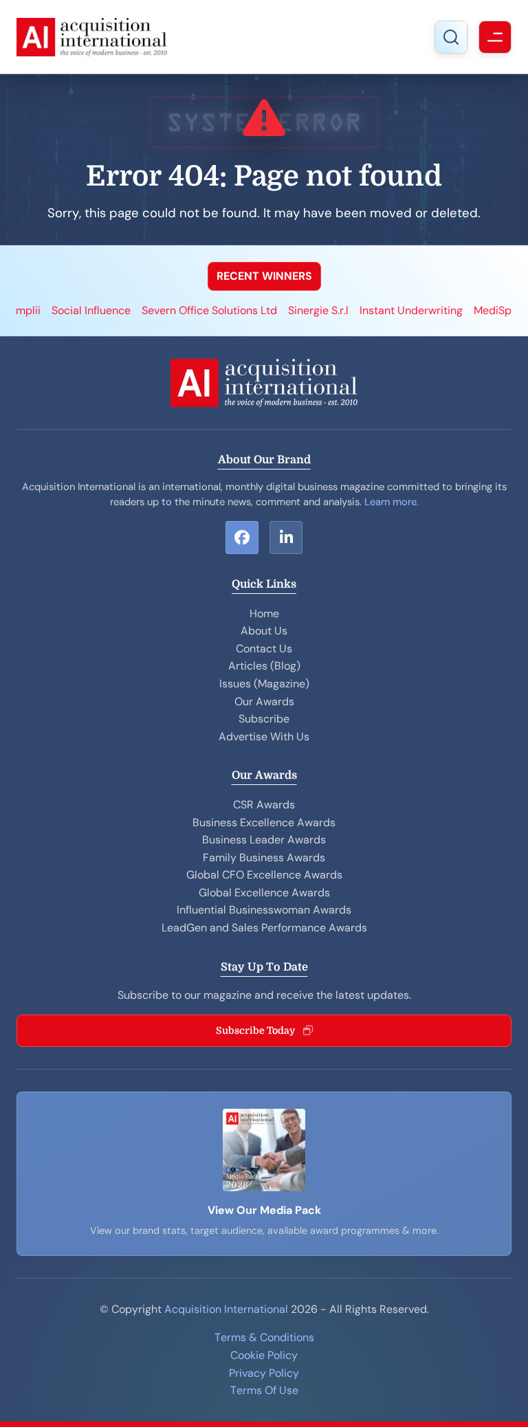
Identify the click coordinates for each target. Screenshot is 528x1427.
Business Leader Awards (264, 839)
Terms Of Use (264, 1390)
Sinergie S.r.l (279, 310)
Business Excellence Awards (264, 822)
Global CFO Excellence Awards (264, 874)
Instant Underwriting (372, 310)
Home (264, 613)
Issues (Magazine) (264, 683)
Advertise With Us (264, 736)
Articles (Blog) (264, 666)
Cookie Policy (264, 1355)
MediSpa (456, 310)
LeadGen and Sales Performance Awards (264, 927)
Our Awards (264, 701)
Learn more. (391, 502)
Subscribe (264, 718)
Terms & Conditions (264, 1337)
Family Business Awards (264, 857)
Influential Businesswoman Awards (264, 910)
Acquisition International (226, 1309)
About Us (264, 630)
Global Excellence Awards (264, 892)
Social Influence (51, 310)
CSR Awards (264, 804)
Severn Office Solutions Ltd (170, 310)
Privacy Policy (264, 1373)
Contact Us (264, 648)
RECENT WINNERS (264, 276)
